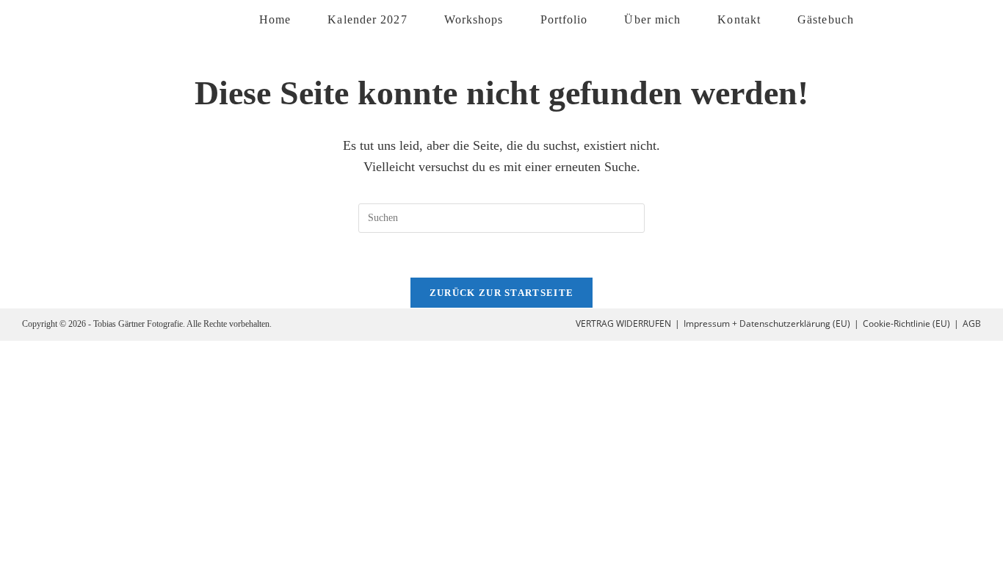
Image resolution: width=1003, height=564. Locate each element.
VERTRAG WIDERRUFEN (623, 323)
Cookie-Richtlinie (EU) (906, 323)
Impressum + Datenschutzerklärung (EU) (767, 323)
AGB (972, 323)
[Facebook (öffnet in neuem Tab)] (895, 19)
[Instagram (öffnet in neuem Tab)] (929, 19)
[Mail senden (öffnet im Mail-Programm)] (963, 19)
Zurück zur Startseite (501, 292)
